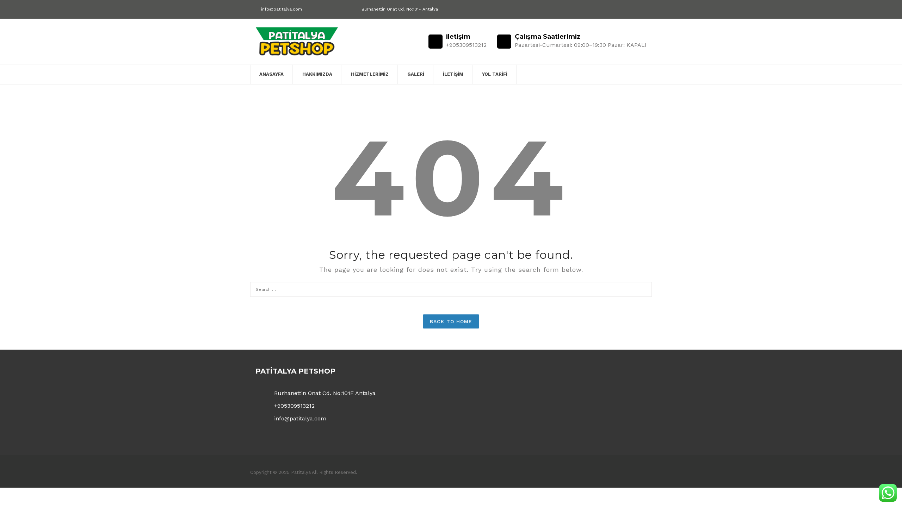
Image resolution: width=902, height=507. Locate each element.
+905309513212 (294, 405)
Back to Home (451, 321)
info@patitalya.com (281, 9)
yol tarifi (494, 74)
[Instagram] (644, 9)
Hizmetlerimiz (370, 74)
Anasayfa (271, 74)
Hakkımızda (317, 74)
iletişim (453, 74)
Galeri (415, 74)
